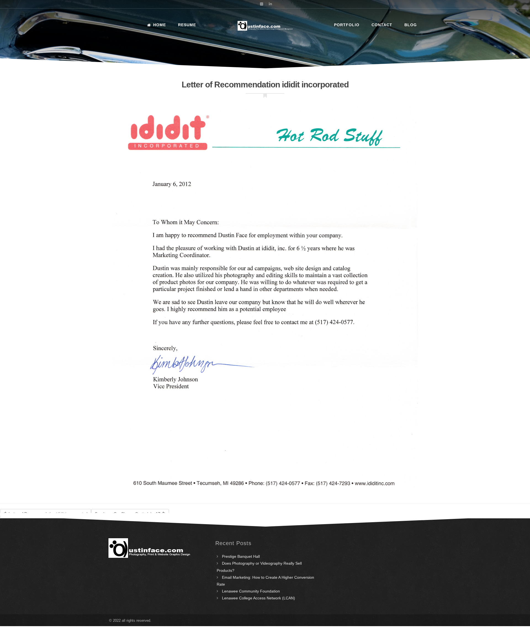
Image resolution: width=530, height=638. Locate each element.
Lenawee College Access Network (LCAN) (258, 598)
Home (159, 25)
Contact (382, 25)
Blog (410, 25)
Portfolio (346, 25)
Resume (187, 25)
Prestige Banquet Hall (241, 556)
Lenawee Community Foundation (251, 591)
